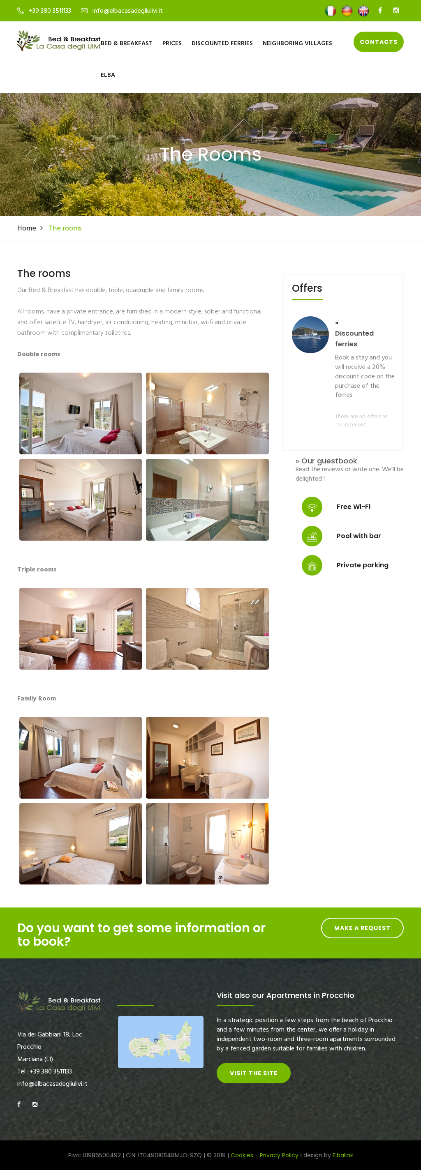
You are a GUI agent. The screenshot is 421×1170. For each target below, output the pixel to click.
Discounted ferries (222, 43)
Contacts (379, 42)
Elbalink (343, 1155)
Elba (108, 75)
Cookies (242, 1155)
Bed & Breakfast (127, 43)
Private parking (363, 565)
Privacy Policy (279, 1155)
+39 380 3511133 (50, 11)
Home (26, 228)
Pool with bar (359, 536)
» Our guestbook (326, 461)
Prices (172, 43)
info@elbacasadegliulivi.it (128, 11)
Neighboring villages (297, 43)
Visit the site (254, 1073)
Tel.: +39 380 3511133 (44, 1071)
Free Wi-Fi (353, 506)
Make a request (362, 928)
